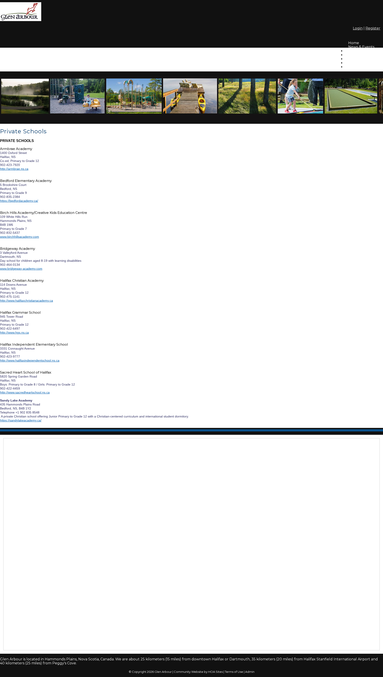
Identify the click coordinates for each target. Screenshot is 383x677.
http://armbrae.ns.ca (14, 169)
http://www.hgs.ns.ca (14, 332)
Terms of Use (234, 671)
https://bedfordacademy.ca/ (19, 201)
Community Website (188, 671)
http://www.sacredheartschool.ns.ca (25, 392)
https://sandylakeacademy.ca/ (20, 420)
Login (358, 28)
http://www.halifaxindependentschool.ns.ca (29, 360)
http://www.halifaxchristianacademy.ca (26, 300)
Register (372, 28)
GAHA (353, 67)
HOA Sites (215, 671)
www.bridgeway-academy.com (21, 268)
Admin (249, 671)
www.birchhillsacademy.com (19, 236)
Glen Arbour (163, 671)
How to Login (360, 63)
